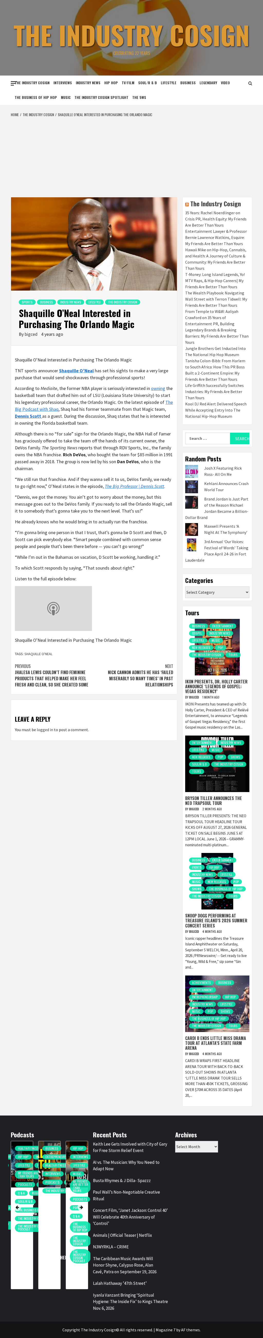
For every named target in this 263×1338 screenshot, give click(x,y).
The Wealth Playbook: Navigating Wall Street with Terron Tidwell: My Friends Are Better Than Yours (216, 299)
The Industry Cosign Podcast (32, 1227)
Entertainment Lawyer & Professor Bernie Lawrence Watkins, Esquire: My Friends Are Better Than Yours (216, 237)
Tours (233, 655)
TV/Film (128, 82)
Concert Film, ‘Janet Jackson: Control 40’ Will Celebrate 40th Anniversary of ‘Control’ (130, 1216)
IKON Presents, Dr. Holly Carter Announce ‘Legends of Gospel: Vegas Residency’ (216, 686)
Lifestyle (168, 82)
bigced (32, 334)
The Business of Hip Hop (36, 97)
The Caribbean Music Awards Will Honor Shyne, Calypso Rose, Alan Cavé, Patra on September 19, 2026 (124, 1265)
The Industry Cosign (132, 35)
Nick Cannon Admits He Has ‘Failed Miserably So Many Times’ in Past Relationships (140, 675)
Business (188, 82)
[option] (22, 1217)
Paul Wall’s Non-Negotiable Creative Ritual (126, 1195)
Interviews (62, 82)
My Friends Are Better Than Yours (33, 1174)
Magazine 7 (165, 1329)
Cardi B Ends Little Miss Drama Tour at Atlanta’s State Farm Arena (215, 1043)
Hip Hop (111, 82)
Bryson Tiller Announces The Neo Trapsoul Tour (213, 800)
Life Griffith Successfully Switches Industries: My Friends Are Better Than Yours (214, 391)
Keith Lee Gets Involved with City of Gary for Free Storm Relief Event (130, 1147)
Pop (220, 647)
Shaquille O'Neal (38, 654)
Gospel (197, 633)
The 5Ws (139, 97)
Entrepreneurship (205, 997)
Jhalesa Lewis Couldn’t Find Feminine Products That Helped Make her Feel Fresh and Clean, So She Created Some (51, 675)
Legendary (208, 82)
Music (66, 97)
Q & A (21, 1193)
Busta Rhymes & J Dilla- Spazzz (122, 1180)
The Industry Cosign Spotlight (101, 97)
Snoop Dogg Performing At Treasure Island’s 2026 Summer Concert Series (216, 920)
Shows (235, 757)
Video (225, 82)
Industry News (88, 82)
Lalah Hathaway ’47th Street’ (120, 1283)
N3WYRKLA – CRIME (111, 1247)
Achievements (201, 982)
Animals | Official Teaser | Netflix (122, 1235)
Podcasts (25, 1184)
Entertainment (222, 626)
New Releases (201, 647)
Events (197, 867)
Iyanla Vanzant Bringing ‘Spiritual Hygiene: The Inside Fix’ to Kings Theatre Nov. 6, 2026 (130, 1301)
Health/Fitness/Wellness (35, 1148)
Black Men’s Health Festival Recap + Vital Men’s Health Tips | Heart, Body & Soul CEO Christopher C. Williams (55, 1231)
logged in (45, 729)
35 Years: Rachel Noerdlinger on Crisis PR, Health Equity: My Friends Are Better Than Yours (216, 219)
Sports (27, 302)
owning (158, 388)
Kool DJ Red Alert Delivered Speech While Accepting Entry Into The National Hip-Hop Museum (216, 410)
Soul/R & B (147, 82)
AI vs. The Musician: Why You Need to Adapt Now (126, 1165)
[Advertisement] (131, 156)
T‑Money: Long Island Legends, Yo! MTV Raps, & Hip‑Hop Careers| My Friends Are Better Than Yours (215, 280)
